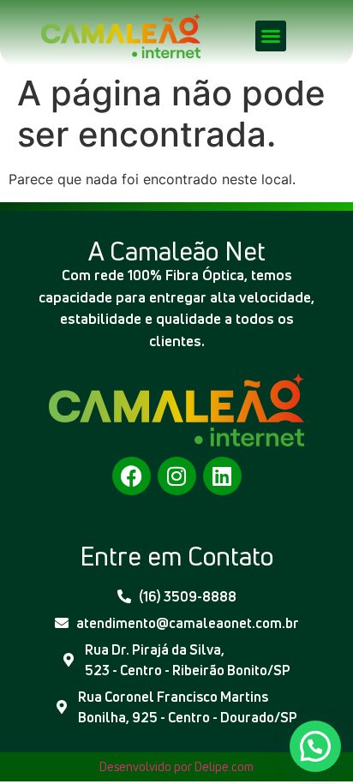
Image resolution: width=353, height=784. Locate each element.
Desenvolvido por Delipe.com (176, 766)
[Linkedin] (222, 476)
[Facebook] (131, 476)
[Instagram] (177, 476)
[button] (270, 36)
